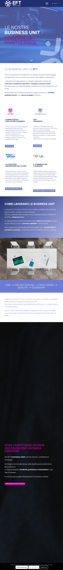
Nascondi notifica (34, 567)
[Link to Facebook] (57, 3)
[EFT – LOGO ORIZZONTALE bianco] (13, 3)
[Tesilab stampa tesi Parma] (38, 156)
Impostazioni (44, 567)
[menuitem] (46, 3)
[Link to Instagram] (52, 3)
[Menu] (46, 3)
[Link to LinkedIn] (55, 3)
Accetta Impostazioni (22, 567)
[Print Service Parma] (10, 156)
